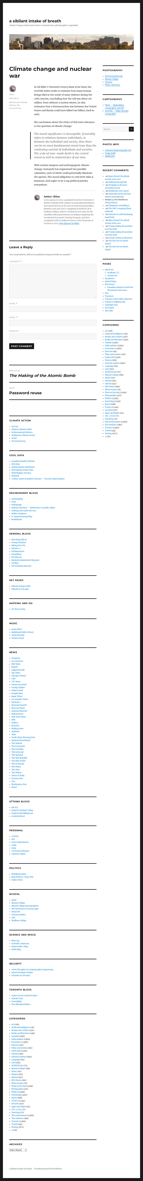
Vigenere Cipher (18, 854)
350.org (14, 426)
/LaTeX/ (15, 836)
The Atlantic (16, 743)
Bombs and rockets (18, 102)
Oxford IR (15, 912)
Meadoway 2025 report (119, 191)
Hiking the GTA (18, 545)
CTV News (15, 681)
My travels (109, 308)
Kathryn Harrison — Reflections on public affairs (33, 508)
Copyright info (111, 305)
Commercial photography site (118, 150)
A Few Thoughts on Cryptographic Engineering (32, 969)
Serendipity (16, 1001)
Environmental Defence (22, 432)
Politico (14, 723)
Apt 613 (14, 807)
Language (15, 1059)
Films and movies (19, 1048)
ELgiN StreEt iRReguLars (22, 813)
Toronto (15, 1121)
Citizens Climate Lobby (21, 429)
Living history (111, 202)
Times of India (17, 775)
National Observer (19, 711)
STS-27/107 (16, 1109)
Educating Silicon (19, 539)
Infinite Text (17, 998)
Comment (15, 261)
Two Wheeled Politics (20, 1004)
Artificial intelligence (20, 1027)
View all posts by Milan (69, 223)
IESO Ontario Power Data (22, 470)
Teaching (15, 1112)
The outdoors (17, 1118)
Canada (14, 1036)
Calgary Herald (17, 670)
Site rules (109, 311)
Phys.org (15, 940)
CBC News (15, 673)
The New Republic (19, 758)
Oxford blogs (110, 281)
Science (14, 1101)
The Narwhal (17, 755)
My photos (109, 278)
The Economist (18, 746)
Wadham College (18, 920)
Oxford (14, 1077)
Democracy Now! (19, 684)
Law (13, 1062)
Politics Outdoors (19, 513)
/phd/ (14, 900)
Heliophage (16, 505)
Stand (14, 438)
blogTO (14, 667)
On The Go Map (18, 609)
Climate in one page (20, 589)
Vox (13, 781)
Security (15, 1103)
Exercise (15, 1045)
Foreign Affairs (18, 687)
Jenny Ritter (16, 629)
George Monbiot (18, 542)
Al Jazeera (15, 658)
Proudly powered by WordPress (48, 1169)
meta (13, 848)
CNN (13, 679)
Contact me (112, 275)
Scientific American (20, 943)
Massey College (18, 903)
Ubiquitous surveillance (119, 205)
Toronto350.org (18, 441)
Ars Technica (17, 661)
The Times (16, 767)
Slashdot (15, 731)
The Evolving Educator (21, 566)
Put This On (16, 557)
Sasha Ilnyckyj (17, 635)
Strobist (15, 563)
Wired (14, 787)
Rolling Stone (17, 728)
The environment (19, 1115)
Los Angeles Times (19, 699)
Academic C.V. (113, 272)
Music (14, 1071)
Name (13, 303)
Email (13, 317)
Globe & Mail (17, 690)
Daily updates (17, 1039)
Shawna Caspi (17, 638)
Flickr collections (112, 85)
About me (109, 269)
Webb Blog (16, 949)
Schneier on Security (20, 975)
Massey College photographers (25, 906)
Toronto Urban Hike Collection (118, 299)
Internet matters (18, 1057)
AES (13, 839)
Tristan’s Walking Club (115, 302)
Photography (17, 1089)
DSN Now (15, 464)
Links (13, 845)
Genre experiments (20, 842)
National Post (17, 714)
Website (14, 331)
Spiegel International (20, 740)
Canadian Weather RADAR (22, 461)
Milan (11, 94)
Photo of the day (18, 1086)
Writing (14, 1127)
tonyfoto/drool (18, 816)
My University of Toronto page (25, 909)
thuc (107, 293)
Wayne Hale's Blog (19, 946)
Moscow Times (18, 708)
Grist (13, 502)
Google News (17, 693)
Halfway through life (118, 182)
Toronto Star (17, 778)
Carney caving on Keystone (120, 238)
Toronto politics (18, 914)
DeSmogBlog (17, 499)
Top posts (109, 296)
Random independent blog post (25, 560)
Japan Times (16, 696)
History (14, 1054)
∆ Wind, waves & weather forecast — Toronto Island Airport (38, 479)
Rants (14, 1098)
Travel (14, 1124)
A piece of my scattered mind (24, 995)
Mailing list (110, 156)
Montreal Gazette (19, 705)
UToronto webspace (20, 851)
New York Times (18, 717)
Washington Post (19, 784)
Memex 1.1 (16, 548)
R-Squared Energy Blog (21, 516)
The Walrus (16, 772)
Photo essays (17, 1083)
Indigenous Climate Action (23, 435)
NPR (13, 720)
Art (12, 1024)
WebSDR (15, 476)
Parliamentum (17, 551)
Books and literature (20, 1033)
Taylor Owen (17, 880)
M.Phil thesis (17, 1065)
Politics (12, 105)
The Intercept (17, 752)
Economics (16, 1042)
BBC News (15, 664)
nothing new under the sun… (24, 510)
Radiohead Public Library (22, 632)
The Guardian (17, 749)
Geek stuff (16, 1051)
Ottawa (14, 1074)
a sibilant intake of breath (35, 21)
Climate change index (21, 586)
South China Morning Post (23, 737)
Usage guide (110, 153)
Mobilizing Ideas (18, 874)
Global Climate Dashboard (22, 467)
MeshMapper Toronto (21, 473)
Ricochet (15, 725)
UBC (13, 917)
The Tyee (15, 769)
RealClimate (16, 519)
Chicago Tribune (18, 676)
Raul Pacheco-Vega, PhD (22, 877)
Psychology (16, 1095)
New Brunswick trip (113, 76)
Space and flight (18, 1106)
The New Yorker (18, 761)
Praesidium (16, 554)
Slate (13, 734)
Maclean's (16, 702)
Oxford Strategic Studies (22, 972)
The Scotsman (17, 764)
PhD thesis (16, 1080)
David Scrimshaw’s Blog (22, 810)
